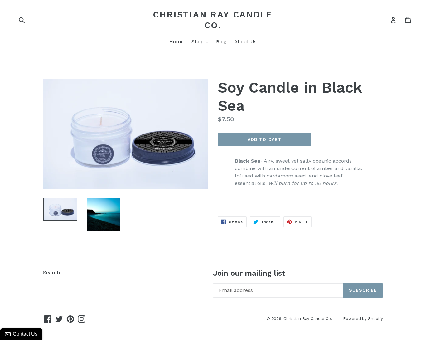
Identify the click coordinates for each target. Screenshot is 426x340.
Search (51, 272)
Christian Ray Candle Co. (213, 19)
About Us (245, 42)
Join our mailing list (249, 273)
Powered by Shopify (363, 318)
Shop (201, 41)
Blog (221, 42)
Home (176, 42)
